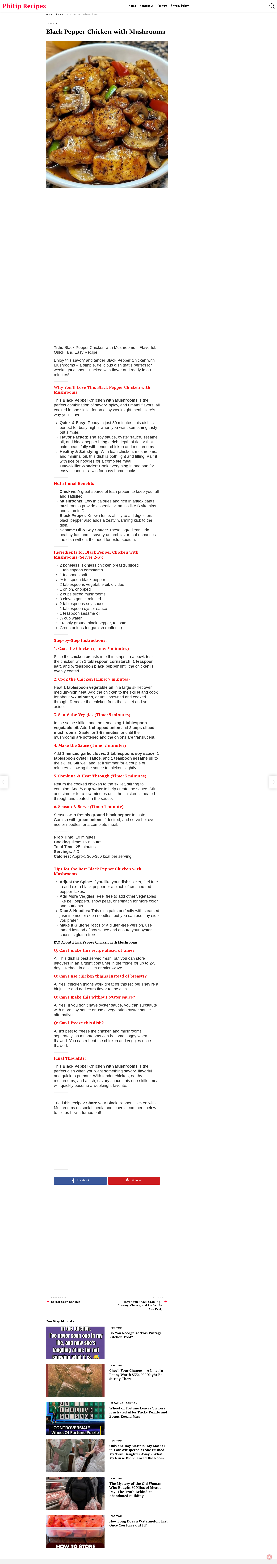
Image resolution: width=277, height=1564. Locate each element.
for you (162, 5)
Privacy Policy (180, 5)
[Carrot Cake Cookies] (4, 782)
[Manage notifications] (269, 1557)
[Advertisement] (107, 241)
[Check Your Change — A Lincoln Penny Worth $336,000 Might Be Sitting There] (75, 1380)
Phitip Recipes (24, 6)
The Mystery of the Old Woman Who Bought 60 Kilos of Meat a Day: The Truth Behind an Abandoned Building (135, 1489)
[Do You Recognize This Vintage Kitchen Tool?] (75, 1343)
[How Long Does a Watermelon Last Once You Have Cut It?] (75, 1531)
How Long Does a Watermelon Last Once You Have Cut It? (138, 1523)
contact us (147, 5)
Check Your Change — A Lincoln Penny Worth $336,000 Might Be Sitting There (136, 1374)
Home (132, 5)
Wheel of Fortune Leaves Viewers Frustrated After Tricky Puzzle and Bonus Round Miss (138, 1412)
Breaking (117, 1403)
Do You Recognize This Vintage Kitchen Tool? (135, 1335)
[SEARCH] (272, 6)
